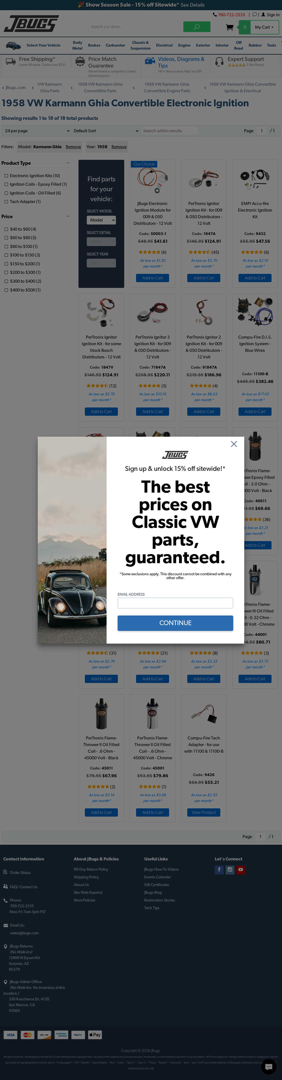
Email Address (131, 594)
